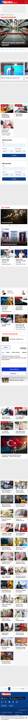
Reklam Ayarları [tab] (16, 352)
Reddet (6, 347)
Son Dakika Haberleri (6, 712)
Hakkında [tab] (24, 352)
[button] (1, 33)
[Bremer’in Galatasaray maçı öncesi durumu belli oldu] (5, 380)
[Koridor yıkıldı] (4, 292)
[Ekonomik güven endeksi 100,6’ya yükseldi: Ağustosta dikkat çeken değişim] (14, 33)
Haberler (2, 14)
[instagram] (13, 702)
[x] (5, 702)
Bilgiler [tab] (8, 352)
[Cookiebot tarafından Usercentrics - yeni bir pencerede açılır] (20, 348)
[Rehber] (23, 292)
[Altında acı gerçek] (14, 216)
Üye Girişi (4, 705)
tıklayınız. (7, 719)
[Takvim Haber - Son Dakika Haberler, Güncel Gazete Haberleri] (8, 2)
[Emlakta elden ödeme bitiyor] (7, 253)
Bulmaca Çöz (19, 712)
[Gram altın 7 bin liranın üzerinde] (21, 318)
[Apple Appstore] (5, 698)
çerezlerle (17, 718)
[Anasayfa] (26, 2)
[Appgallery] (21, 698)
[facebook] (2, 702)
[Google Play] (14, 698)
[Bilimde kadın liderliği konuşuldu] (21, 253)
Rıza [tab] (3, 352)
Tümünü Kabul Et (14, 369)
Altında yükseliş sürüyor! (9, 244)
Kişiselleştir (13, 373)
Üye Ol (11, 705)
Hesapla (14, 155)
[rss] (17, 702)
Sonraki (22, 688)
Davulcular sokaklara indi (16, 339)
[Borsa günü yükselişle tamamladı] (7, 301)
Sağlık (17, 715)
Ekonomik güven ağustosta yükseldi (13, 44)
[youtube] (9, 702)
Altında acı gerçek (7, 222)
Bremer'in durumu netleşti (16, 380)
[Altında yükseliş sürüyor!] (14, 238)
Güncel (3, 715)
